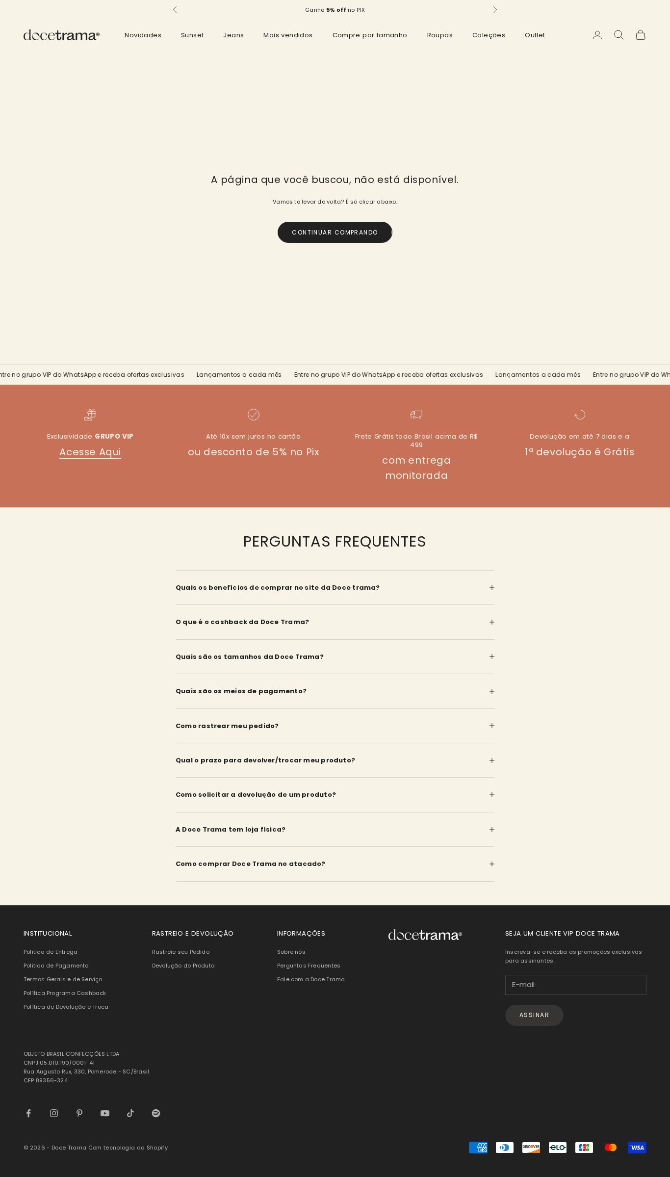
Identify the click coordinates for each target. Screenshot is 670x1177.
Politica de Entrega (50, 952)
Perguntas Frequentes (308, 965)
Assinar (534, 1015)
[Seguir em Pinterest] (79, 1113)
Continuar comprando (335, 232)
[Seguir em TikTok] (130, 1113)
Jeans (233, 35)
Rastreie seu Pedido (180, 952)
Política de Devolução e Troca (66, 1007)
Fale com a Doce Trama (311, 979)
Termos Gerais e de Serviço (63, 979)
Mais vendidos (287, 35)
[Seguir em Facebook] (28, 1113)
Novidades (143, 35)
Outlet (535, 35)
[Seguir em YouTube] (105, 1113)
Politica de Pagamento (56, 965)
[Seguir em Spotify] (156, 1113)
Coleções (488, 35)
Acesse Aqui (90, 452)
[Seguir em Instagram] (54, 1113)
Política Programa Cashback (65, 993)
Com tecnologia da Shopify (128, 1147)
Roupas (440, 35)
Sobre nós (291, 952)
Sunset (192, 35)
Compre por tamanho (370, 35)
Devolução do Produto (183, 965)
